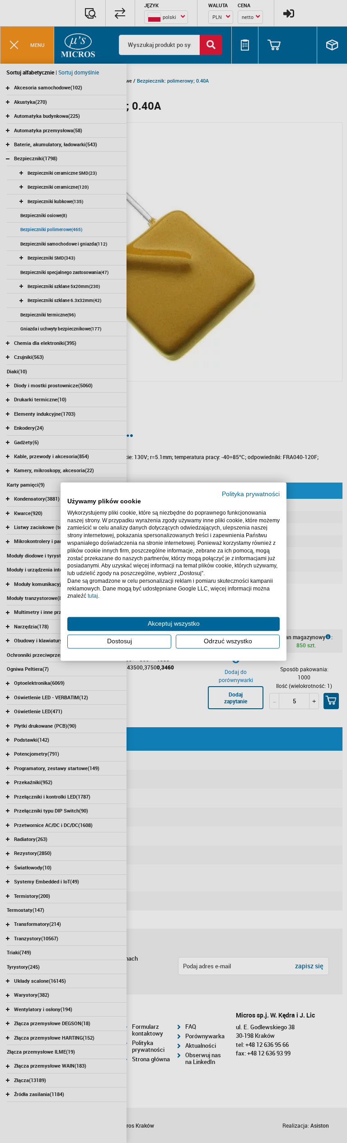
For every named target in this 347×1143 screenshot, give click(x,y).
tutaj (93, 596)
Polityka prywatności (251, 494)
